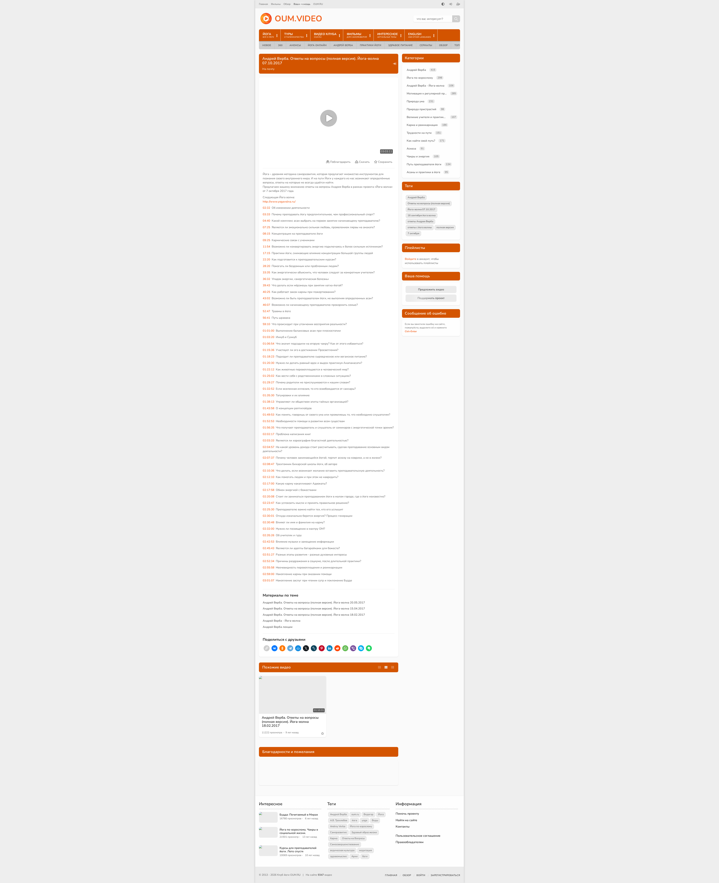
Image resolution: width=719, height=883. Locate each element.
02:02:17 (268, 434)
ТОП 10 (458, 45)
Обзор (287, 4)
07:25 (266, 227)
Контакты (402, 827)
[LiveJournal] (314, 648)
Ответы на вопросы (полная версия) (429, 203)
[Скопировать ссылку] (267, 648)
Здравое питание (400, 45)
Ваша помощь (302, 4)
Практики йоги (370, 45)
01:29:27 (268, 382)
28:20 (266, 266)
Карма (333, 838)
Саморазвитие (338, 832)
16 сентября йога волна (422, 215)
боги (365, 856)
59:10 (266, 324)
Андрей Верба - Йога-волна (281, 621)
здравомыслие (338, 856)
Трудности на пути (419, 133)
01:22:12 (268, 369)
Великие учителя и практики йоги (428, 117)
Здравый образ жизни (364, 832)
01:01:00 (268, 331)
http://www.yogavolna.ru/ (279, 201)
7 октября (413, 233)
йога (354, 820)
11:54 (266, 246)
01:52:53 (268, 421)
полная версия (445, 227)
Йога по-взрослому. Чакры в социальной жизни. (299, 831)
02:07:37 (268, 458)
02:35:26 (268, 535)
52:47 (266, 311)
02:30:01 (268, 516)
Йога (381, 814)
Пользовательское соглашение (418, 836)
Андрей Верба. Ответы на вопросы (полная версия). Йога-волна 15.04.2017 (314, 608)
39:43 (266, 285)
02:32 (266, 208)
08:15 (266, 234)
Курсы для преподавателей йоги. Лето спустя (298, 849)
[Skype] (361, 648)
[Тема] (443, 4)
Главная (263, 4)
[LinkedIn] (330, 648)
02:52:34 (268, 561)
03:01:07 (268, 580)
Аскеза (411, 148)
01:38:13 (268, 402)
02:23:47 (268, 503)
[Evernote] (369, 648)
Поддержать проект (431, 298)
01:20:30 (268, 363)
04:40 (266, 221)
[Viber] (353, 648)
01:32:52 (268, 389)
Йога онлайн (317, 45)
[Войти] (450, 4)
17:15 (266, 253)
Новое (266, 45)
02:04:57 (268, 447)
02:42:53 (268, 542)
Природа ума (415, 101)
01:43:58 (268, 408)
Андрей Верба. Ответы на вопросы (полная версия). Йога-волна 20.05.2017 (314, 602)
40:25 (266, 292)
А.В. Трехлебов (338, 820)
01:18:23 (268, 356)
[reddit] (337, 648)
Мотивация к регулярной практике (428, 93)
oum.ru (355, 814)
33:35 (266, 272)
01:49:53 (268, 414)
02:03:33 (268, 440)
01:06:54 (268, 343)
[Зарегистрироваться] (458, 4)
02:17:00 (268, 483)
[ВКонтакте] (274, 648)
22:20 (266, 259)
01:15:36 (268, 350)
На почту (268, 69)
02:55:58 (268, 567)
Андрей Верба (343, 45)
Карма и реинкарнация (422, 125)
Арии (354, 856)
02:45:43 (268, 548)
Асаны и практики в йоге (423, 172)
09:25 (266, 240)
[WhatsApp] (345, 648)
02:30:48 (268, 522)
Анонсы (295, 45)
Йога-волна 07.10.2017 (421, 209)
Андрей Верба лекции (277, 627)
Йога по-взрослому (420, 78)
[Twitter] (306, 648)
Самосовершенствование (344, 844)
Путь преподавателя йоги (424, 164)
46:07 (266, 305)
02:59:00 (268, 574)
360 (280, 45)
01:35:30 (268, 395)
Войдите (410, 259)
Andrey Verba (337, 826)
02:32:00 (268, 529)
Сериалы (426, 45)
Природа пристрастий (421, 109)
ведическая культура (342, 850)
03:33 (266, 214)
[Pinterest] (322, 648)
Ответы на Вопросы (353, 838)
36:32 (266, 279)
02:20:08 (268, 496)
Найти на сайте (406, 820)
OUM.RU (318, 4)
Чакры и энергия (418, 156)
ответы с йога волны (420, 227)
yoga (364, 820)
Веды (375, 820)
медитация (365, 850)
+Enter (411, 331)
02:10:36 (268, 471)
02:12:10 (268, 477)
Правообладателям (410, 842)
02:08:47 (268, 464)
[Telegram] (290, 648)
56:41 (266, 318)
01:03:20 (268, 337)
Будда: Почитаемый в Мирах (299, 814)
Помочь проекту (407, 814)
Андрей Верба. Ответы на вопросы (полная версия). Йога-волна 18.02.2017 (314, 615)
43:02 (266, 298)
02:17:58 (268, 490)
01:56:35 (268, 427)
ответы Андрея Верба (420, 221)
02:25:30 (268, 509)
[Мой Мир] (298, 648)
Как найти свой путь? (421, 141)
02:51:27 (268, 554)
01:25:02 (268, 376)
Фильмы (275, 4)
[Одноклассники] (282, 648)
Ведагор (368, 814)
